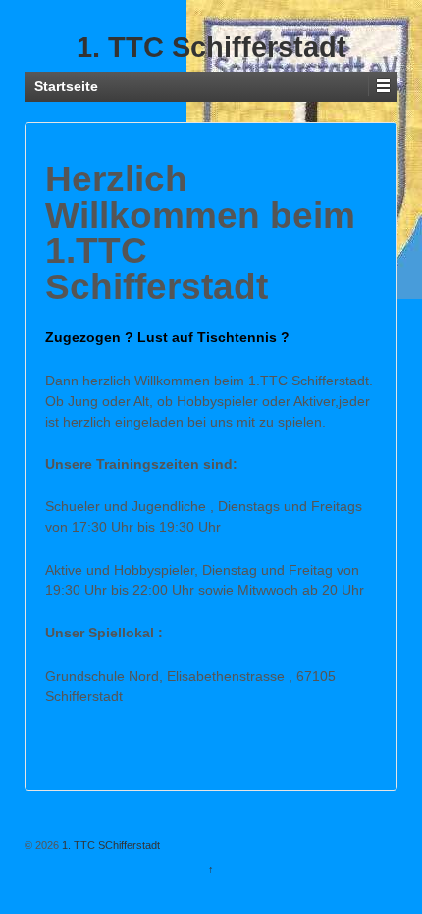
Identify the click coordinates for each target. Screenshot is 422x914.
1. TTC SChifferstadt (109, 845)
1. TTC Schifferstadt (211, 47)
